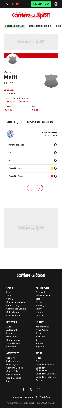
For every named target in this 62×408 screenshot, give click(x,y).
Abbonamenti (42, 326)
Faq (8, 381)
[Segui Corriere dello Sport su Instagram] (39, 389)
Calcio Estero (13, 312)
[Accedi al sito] (56, 4)
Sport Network (13, 343)
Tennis (39, 302)
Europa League (13, 305)
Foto (38, 361)
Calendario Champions (41, 369)
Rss (37, 340)
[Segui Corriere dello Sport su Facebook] (23, 389)
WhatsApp (44, 397)
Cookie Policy (13, 371)
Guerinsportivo (13, 340)
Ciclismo (40, 315)
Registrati (40, 346)
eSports (39, 312)
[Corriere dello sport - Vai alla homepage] (31, 15)
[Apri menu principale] (6, 4)
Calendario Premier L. (46, 377)
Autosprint (11, 330)
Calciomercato (13, 315)
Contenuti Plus (14, 26)
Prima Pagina (42, 330)
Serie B (9, 298)
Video (38, 357)
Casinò (39, 380)
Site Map (40, 343)
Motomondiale (43, 295)
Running (40, 305)
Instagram (29, 397)
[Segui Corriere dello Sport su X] (31, 389)
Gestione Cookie (14, 367)
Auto (8, 326)
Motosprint (11, 336)
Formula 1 (40, 292)
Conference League (16, 308)
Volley (38, 308)
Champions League (16, 302)
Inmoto (9, 333)
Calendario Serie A (40, 26)
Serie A (9, 295)
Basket (39, 298)
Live (17, 4)
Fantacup (11, 346)
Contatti (10, 357)
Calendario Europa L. (46, 373)
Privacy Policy (13, 374)
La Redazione (13, 361)
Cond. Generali (13, 378)
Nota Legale (12, 364)
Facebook (17, 397)
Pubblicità (40, 336)
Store (38, 333)
